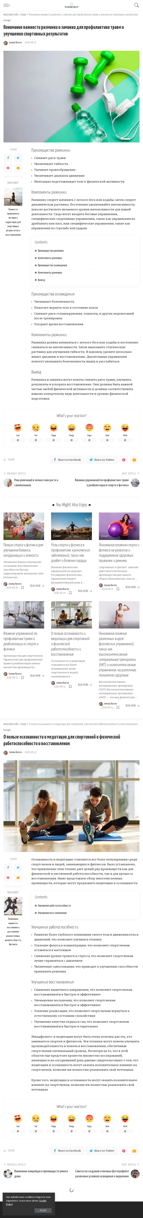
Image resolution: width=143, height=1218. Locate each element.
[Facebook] (8, 158)
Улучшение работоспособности (54, 905)
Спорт (7, 20)
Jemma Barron (15, 42)
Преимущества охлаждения (52, 265)
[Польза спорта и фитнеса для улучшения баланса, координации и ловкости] (23, 526)
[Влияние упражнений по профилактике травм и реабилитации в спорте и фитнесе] (23, 615)
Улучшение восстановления (52, 913)
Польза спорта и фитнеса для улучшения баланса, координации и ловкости (23, 550)
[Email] (18, 168)
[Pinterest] (8, 168)
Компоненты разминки (50, 258)
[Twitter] (18, 158)
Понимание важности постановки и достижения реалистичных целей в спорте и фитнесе (13, 932)
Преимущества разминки (51, 250)
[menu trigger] (7, 5)
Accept (43, 1210)
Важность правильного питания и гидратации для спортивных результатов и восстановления (13, 222)
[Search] (136, 5)
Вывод (41, 280)
